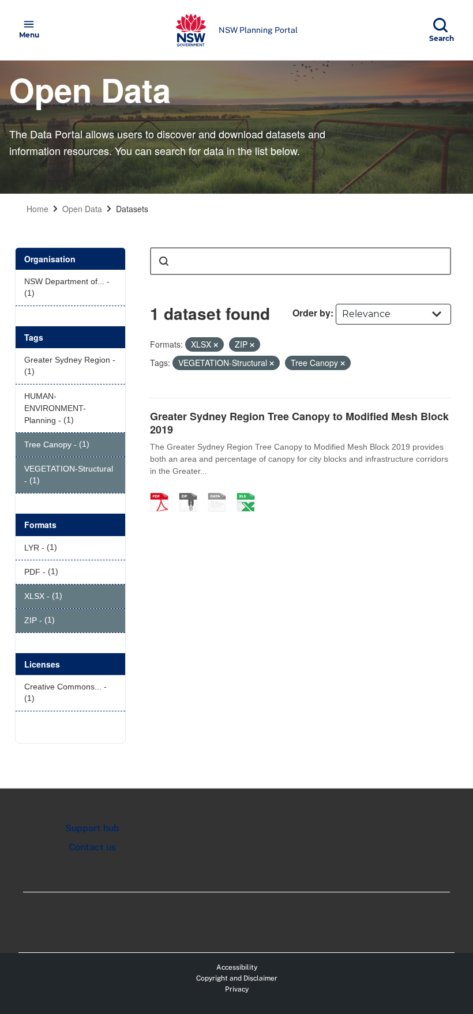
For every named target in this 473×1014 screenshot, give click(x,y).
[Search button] (164, 261)
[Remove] (215, 344)
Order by (311, 312)
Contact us (92, 847)
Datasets (132, 208)
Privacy (237, 989)
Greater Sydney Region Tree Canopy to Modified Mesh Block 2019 (299, 423)
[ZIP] (192, 490)
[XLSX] (249, 490)
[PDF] (163, 490)
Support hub (92, 828)
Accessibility (236, 967)
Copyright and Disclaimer (236, 978)
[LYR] (221, 490)
